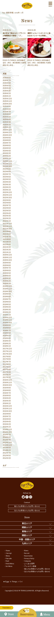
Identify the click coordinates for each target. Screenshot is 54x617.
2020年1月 (7, 283)
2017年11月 (7, 351)
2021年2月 (7, 250)
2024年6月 (7, 145)
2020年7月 (7, 268)
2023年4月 (7, 182)
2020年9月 (7, 263)
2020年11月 (7, 257)
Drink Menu (10, 564)
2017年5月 (7, 367)
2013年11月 (7, 445)
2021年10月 (7, 229)
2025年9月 (7, 106)
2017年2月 (7, 375)
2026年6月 (7, 83)
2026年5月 (7, 86)
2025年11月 (7, 101)
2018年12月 (7, 317)
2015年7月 (7, 416)
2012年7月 (7, 453)
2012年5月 (7, 455)
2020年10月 (7, 260)
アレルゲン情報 (30, 566)
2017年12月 (7, 349)
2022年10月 (7, 198)
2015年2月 (7, 424)
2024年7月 (7, 143)
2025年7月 (7, 112)
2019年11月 (7, 289)
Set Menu (9, 566)
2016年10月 (7, 385)
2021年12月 (7, 224)
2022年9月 (7, 200)
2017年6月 (7, 364)
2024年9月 (7, 138)
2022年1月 (7, 221)
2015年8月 (7, 414)
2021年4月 (7, 244)
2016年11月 (7, 382)
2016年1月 (7, 403)
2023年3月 (7, 185)
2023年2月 (7, 187)
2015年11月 (7, 408)
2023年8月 (7, 171)
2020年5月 (7, 273)
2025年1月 (7, 127)
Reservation (28, 556)
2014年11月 (7, 429)
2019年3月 (7, 310)
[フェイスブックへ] (27, 497)
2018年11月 (7, 320)
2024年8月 (7, 140)
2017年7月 (7, 362)
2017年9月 (7, 356)
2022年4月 (7, 213)
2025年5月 (7, 117)
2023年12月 (7, 161)
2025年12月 (7, 99)
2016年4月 (7, 398)
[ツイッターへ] (23, 497)
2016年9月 (7, 388)
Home (8, 551)
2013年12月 (7, 442)
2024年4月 (7, 151)
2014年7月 (7, 435)
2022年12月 (7, 192)
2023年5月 (7, 179)
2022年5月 (7, 211)
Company (27, 561)
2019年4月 (7, 307)
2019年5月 (7, 304)
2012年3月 (7, 458)
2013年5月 (7, 448)
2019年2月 (7, 312)
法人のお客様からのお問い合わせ (27, 510)
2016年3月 (7, 401)
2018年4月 (7, 338)
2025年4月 (7, 119)
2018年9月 (7, 325)
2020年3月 (7, 278)
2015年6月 (7, 419)
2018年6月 (7, 333)
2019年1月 (7, 315)
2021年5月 (7, 242)
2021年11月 (7, 226)
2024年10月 (7, 135)
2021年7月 (7, 237)
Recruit (27, 553)
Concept (9, 553)
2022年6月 (7, 208)
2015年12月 (7, 406)
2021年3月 (7, 247)
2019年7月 (7, 299)
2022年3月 (7, 216)
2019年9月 (7, 294)
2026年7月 (7, 80)
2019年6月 (7, 302)
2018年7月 (7, 330)
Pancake (9, 559)
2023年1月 (7, 190)
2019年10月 (7, 291)
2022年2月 (7, 218)
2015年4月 (7, 421)
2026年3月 (7, 91)
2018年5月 (7, 336)
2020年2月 (7, 281)
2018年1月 (7, 346)
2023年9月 (7, 169)
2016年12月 (7, 380)
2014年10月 (7, 432)
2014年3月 (7, 440)
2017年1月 (7, 377)
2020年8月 (7, 265)
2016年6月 (7, 395)
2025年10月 (7, 104)
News (26, 551)
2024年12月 (7, 130)
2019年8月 (7, 296)
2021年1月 (7, 252)
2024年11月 (7, 132)
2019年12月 (7, 286)
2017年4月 (7, 369)
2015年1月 (7, 427)
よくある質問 (29, 564)
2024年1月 (7, 158)
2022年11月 (7, 195)
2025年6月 (7, 114)
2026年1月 (7, 96)
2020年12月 (7, 255)
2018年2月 (7, 343)
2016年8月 (7, 390)
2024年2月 (7, 156)
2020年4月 (7, 276)
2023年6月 (7, 177)
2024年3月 (7, 153)
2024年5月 (7, 148)
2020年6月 (7, 270)
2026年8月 (7, 78)
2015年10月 (7, 411)
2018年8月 (7, 328)
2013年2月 (7, 450)
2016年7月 (7, 393)
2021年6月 (7, 239)
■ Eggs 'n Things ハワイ (13, 582)
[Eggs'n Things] (27, 8)
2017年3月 (7, 372)
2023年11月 (7, 164)
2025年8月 (7, 109)
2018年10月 (7, 323)
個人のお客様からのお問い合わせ (27, 506)
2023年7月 (7, 174)
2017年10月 (7, 354)
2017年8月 (7, 359)
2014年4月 (7, 437)
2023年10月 (7, 166)
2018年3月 (7, 341)
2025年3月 (7, 122)
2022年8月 (7, 203)
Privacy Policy (29, 559)
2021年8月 (7, 234)
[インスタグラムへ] (30, 497)
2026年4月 (7, 88)
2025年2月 (7, 125)
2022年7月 (7, 205)
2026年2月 (7, 93)
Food (7, 561)
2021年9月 (7, 231)
